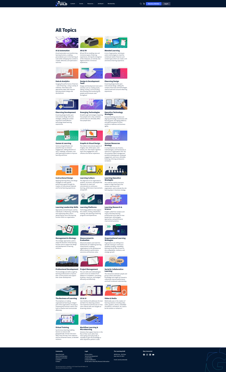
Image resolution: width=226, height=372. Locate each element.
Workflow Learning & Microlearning (89, 328)
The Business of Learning (66, 298)
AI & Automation (63, 50)
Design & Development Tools (89, 82)
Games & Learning (63, 143)
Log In (166, 4)
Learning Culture (87, 178)
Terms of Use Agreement (91, 356)
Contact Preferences (90, 360)
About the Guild (60, 354)
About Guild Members (61, 356)
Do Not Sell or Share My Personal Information (97, 361)
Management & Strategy (66, 238)
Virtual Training (62, 327)
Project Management (89, 269)
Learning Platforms (88, 207)
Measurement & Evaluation (87, 239)
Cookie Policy (88, 358)
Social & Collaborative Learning (114, 270)
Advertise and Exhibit (61, 358)
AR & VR (83, 50)
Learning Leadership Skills (67, 207)
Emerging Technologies (90, 112)
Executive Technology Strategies (114, 113)
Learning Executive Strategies (113, 179)
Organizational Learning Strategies (115, 239)
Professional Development (67, 269)
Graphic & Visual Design (90, 143)
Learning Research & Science (113, 208)
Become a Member (153, 4)
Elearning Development (66, 112)
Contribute (59, 360)
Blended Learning (112, 50)
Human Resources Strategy (112, 144)
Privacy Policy (88, 354)
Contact (58, 361)
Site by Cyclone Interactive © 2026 (64, 368)
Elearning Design (112, 81)
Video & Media (111, 298)
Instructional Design (64, 178)
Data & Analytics (63, 81)
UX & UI (83, 298)
